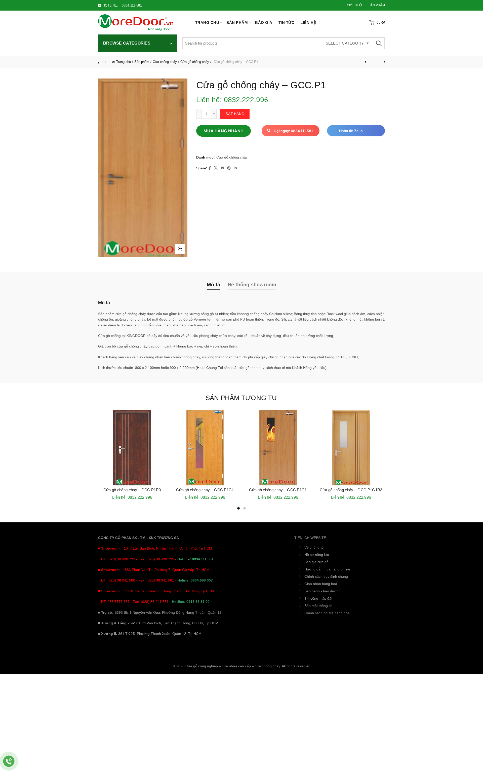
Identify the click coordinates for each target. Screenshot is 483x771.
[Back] (102, 62)
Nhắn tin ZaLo (351, 131)
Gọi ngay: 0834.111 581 (293, 131)
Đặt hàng (235, 114)
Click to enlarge (180, 249)
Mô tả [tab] (213, 284)
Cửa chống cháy (165, 62)
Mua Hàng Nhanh (224, 130)
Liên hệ (308, 22)
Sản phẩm (377, 5)
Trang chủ (207, 22)
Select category (345, 43)
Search (378, 43)
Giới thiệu (355, 5)
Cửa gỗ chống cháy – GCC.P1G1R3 (351, 490)
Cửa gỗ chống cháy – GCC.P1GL (205, 490)
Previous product (368, 62)
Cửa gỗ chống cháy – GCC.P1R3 (132, 490)
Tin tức (286, 22)
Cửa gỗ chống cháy (194, 62)
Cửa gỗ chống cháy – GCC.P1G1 (278, 490)
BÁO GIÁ (263, 22)
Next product (381, 62)
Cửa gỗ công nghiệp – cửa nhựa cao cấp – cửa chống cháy (232, 666)
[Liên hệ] (9, 761)
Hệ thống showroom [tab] (252, 284)
